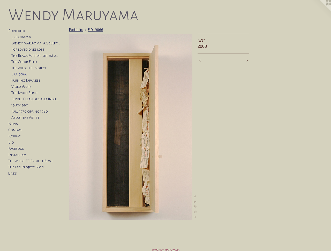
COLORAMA (21, 37)
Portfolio (16, 31)
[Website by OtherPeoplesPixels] (320, 10)
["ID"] (130, 127)
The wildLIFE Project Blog (30, 161)
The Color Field (24, 62)
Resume (14, 136)
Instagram (17, 155)
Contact (15, 130)
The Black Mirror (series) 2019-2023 (35, 55)
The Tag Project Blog (26, 167)
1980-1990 (19, 105)
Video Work (21, 86)
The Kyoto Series (24, 93)
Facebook (16, 148)
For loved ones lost (27, 49)
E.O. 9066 (19, 74)
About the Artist (25, 117)
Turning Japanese (25, 80)
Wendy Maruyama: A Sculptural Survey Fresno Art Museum (35, 43)
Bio (11, 142)
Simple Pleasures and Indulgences (35, 99)
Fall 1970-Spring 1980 (29, 111)
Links (12, 173)
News (13, 124)
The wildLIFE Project (29, 68)
